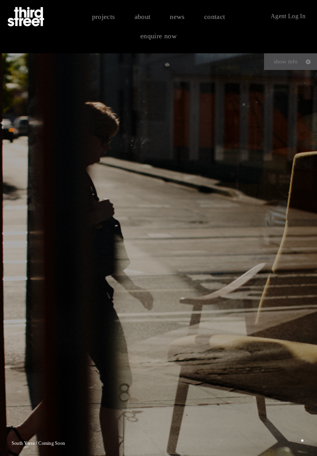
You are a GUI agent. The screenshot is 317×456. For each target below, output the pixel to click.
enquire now (158, 36)
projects (103, 16)
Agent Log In (288, 16)
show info (286, 61)
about (143, 16)
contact (214, 16)
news (177, 16)
